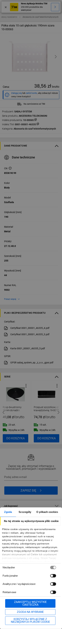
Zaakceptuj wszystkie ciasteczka (30, 603)
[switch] (53, 575)
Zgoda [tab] (8, 511)
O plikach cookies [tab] (47, 511)
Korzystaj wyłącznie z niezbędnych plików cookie (30, 620)
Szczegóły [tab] (25, 511)
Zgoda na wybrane (30, 612)
